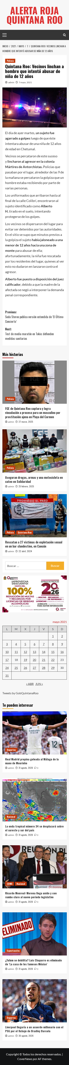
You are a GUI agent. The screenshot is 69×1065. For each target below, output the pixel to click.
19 (25, 659)
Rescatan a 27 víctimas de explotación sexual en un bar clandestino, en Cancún (33, 544)
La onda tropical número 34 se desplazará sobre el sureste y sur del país (34, 828)
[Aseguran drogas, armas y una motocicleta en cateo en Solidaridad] (34, 450)
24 (7, 667)
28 (43, 667)
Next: (29, 334)
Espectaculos (13, 950)
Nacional (11, 816)
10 (7, 651)
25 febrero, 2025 (26, 486)
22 (52, 659)
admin (11, 82)
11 (16, 651)
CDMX (9, 883)
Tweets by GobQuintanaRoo (20, 693)
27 (34, 667)
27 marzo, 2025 (26, 421)
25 (16, 667)
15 (52, 651)
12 (25, 651)
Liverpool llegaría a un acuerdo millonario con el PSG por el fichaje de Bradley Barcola (34, 1029)
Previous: (34, 317)
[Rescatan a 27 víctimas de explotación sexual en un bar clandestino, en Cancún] (34, 515)
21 (43, 659)
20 (34, 659)
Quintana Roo (24, 532)
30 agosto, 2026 (26, 1035)
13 (34, 651)
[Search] (64, 35)
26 (25, 667)
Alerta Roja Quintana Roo (35, 14)
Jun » (39, 684)
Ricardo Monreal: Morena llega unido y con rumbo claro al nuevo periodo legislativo (31, 895)
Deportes (11, 749)
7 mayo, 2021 (25, 82)
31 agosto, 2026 (26, 767)
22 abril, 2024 (25, 551)
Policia (10, 60)
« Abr (30, 684)
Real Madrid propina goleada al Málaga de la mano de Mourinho (32, 761)
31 (7, 675)
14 (43, 651)
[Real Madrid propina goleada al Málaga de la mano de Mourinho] (34, 732)
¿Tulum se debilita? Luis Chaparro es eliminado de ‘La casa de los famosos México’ (33, 962)
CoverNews (24, 1059)
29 (52, 667)
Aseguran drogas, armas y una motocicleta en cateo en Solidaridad (34, 479)
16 (62, 651)
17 (7, 659)
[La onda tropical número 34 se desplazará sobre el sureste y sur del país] (34, 799)
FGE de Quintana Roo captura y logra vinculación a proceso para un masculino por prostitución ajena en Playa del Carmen (32, 412)
